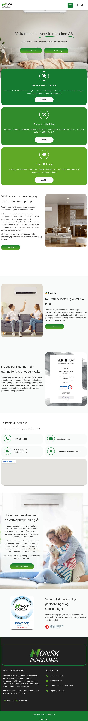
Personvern (44, 719)
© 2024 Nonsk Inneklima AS (44, 714)
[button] (70, 5)
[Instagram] (82, 5)
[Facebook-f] (77, 5)
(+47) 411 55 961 (20, 439)
